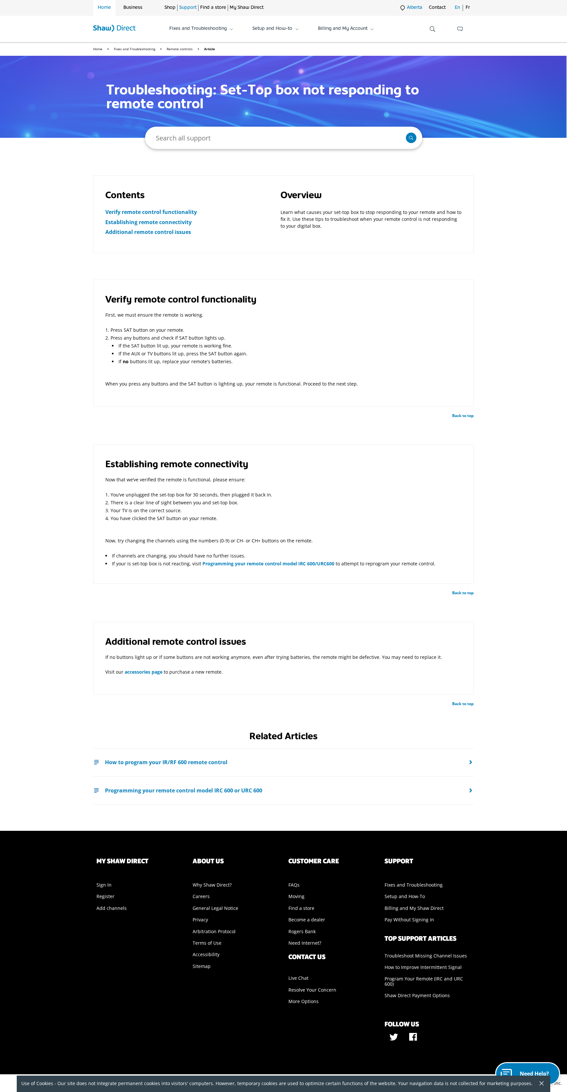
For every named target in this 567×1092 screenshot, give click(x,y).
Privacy (200, 919)
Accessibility (206, 954)
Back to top (463, 415)
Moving (296, 896)
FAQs (294, 885)
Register (105, 896)
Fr (468, 7)
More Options (303, 1001)
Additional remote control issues (148, 232)
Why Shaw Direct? (212, 885)
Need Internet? (304, 943)
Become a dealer (306, 919)
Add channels (111, 908)
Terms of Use (207, 943)
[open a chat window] (460, 29)
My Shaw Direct (246, 7)
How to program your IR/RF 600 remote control (166, 762)
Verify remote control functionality (151, 212)
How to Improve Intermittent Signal (423, 967)
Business (132, 7)
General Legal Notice (215, 908)
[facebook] (413, 1039)
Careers (201, 896)
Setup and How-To (405, 896)
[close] (539, 1083)
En (457, 7)
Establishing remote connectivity (148, 222)
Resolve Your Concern (312, 990)
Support (188, 7)
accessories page (143, 672)
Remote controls (180, 49)
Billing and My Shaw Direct (414, 908)
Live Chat (298, 978)
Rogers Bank (302, 931)
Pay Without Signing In (409, 919)
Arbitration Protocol (214, 931)
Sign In (104, 885)
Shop (170, 7)
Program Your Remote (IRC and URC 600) (424, 981)
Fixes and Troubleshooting (135, 49)
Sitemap (202, 966)
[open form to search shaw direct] (432, 29)
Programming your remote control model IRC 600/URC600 (268, 563)
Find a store (213, 7)
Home (104, 7)
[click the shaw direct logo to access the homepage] (114, 29)
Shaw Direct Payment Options (417, 995)
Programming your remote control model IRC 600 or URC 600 (183, 790)
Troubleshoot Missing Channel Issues (426, 956)
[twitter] (394, 1039)
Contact (437, 7)
